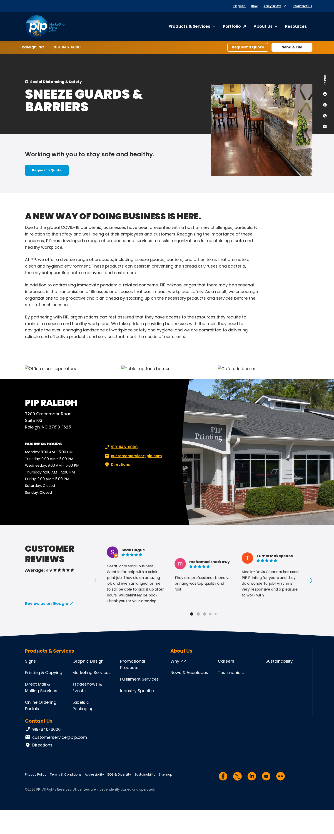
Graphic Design (88, 661)
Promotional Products (132, 664)
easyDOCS (272, 6)
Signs (30, 661)
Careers (226, 661)
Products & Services (189, 26)
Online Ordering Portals (40, 705)
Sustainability (279, 661)
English (239, 6)
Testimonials (231, 672)
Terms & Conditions (65, 774)
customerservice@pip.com (136, 455)
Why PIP (178, 661)
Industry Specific (137, 691)
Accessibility (94, 774)
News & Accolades (189, 672)
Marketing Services (91, 672)
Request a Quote (248, 47)
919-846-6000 (67, 47)
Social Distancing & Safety (56, 81)
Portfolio (232, 26)
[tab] (191, 614)
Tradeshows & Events (87, 687)
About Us (263, 26)
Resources (296, 26)
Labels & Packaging (83, 705)
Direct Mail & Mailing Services (41, 687)
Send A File (292, 47)
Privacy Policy (35, 774)
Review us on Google (46, 603)
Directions (120, 464)
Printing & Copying (43, 672)
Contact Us (302, 6)
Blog (254, 6)
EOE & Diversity (119, 774)
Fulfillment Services (139, 679)
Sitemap (165, 774)
